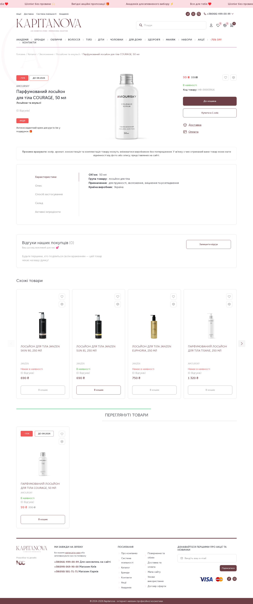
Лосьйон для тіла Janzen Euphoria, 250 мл (151, 348)
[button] (241, 343)
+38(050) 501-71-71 (66, 571)
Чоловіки (116, 39)
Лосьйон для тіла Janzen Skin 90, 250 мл (40, 348)
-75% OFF (216, 39)
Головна (20, 54)
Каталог (32, 54)
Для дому (135, 39)
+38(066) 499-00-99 (218, 13)
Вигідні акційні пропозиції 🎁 (88, 4)
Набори (186, 39)
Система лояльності (46, 14)
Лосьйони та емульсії (68, 54)
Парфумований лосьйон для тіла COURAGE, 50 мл (40, 486)
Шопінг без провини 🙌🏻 (37, 4)
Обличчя (56, 39)
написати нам (73, 552)
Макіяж (170, 39)
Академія (63, 14)
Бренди (39, 39)
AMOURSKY (22, 86)
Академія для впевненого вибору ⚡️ (147, 4)
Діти (101, 39)
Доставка (29, 14)
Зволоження (46, 54)
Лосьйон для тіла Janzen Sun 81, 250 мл (95, 348)
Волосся (74, 39)
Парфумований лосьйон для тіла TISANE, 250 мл (207, 348)
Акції (18, 14)
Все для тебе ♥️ (198, 4)
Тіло (89, 39)
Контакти (29, 42)
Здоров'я (154, 39)
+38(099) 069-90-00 (66, 566)
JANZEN (25, 363)
